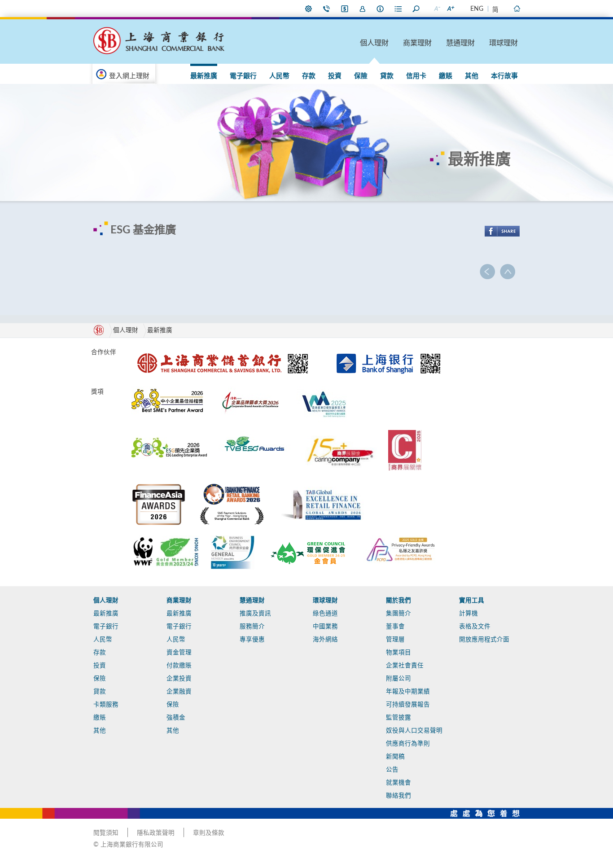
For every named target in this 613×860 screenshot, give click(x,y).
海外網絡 (325, 639)
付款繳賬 (179, 666)
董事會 (395, 626)
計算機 (468, 613)
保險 (361, 76)
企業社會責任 (405, 666)
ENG (476, 9)
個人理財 (374, 43)
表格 (398, 8)
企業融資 (179, 692)
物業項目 (398, 652)
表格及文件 (474, 626)
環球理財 (503, 43)
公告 (392, 770)
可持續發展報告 (408, 705)
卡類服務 (105, 705)
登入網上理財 (129, 76)
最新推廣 (203, 76)
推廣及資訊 (255, 613)
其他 (471, 76)
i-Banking (345, 8)
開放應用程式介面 (484, 639)
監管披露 (398, 718)
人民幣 (279, 76)
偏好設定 (309, 8)
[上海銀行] (388, 350)
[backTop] (507, 271)
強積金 (175, 718)
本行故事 (504, 76)
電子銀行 (243, 76)
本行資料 (381, 8)
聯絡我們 (327, 8)
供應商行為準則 (408, 744)
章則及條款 (208, 833)
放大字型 (450, 8)
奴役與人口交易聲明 (414, 731)
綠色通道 (325, 613)
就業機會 (398, 783)
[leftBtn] (487, 271)
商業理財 (417, 43)
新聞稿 (395, 757)
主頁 (516, 8)
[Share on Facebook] (502, 231)
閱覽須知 (105, 833)
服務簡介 (252, 626)
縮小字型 (436, 8)
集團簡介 (398, 613)
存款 (308, 76)
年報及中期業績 (408, 692)
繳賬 (445, 76)
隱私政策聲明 (156, 833)
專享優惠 (252, 639)
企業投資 (179, 679)
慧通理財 (460, 43)
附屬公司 (398, 679)
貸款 (387, 76)
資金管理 (179, 652)
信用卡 (416, 76)
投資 (335, 76)
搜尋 (416, 8)
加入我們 (363, 8)
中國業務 (325, 626)
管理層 (395, 639)
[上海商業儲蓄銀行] (224, 350)
